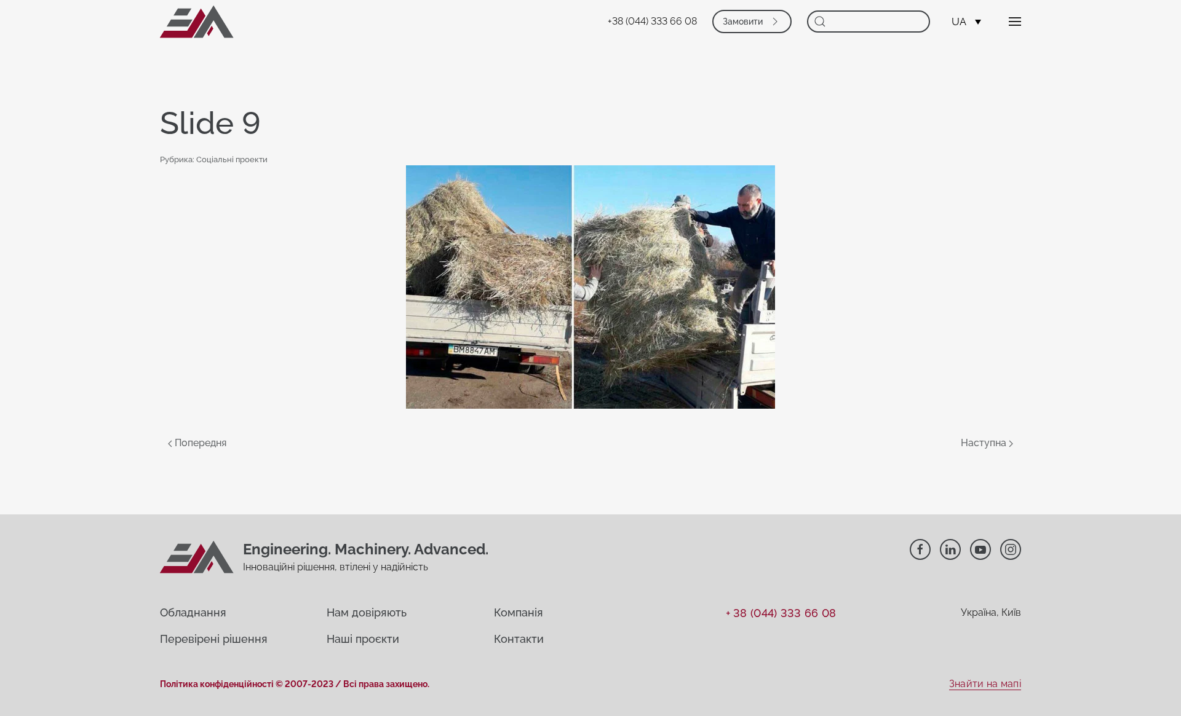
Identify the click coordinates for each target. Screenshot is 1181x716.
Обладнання (193, 612)
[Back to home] (197, 21)
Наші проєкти (363, 638)
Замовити (743, 21)
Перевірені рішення (214, 638)
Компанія (518, 612)
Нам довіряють (367, 612)
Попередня (199, 443)
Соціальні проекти (232, 159)
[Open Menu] (1015, 21)
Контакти (519, 638)
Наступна (985, 443)
